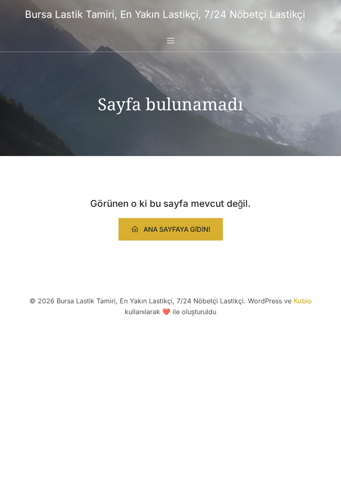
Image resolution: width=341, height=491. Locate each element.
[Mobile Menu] (170, 40)
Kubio (303, 301)
